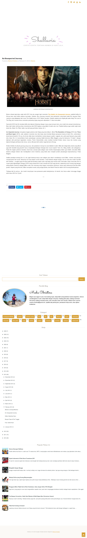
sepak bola (75, 320)
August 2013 (8, 387)
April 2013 (7, 400)
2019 (5, 354)
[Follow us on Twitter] (74, 2)
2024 (5, 337)
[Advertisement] (6, 24)
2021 (5, 347)
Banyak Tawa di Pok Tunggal (12, 419)
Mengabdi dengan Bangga (16, 468)
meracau (48, 320)
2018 (5, 358)
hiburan (59, 316)
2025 (5, 334)
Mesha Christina (12, 61)
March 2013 (8, 403)
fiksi (39, 316)
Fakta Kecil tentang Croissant (16, 505)
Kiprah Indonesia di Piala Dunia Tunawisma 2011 (22, 458)
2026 (5, 331)
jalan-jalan (15, 320)
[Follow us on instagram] (71, 2)
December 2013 (9, 377)
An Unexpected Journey (11, 413)
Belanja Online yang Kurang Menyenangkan (20, 477)
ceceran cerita (30, 316)
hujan (66, 316)
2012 (5, 431)
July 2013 (7, 390)
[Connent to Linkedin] (80, 2)
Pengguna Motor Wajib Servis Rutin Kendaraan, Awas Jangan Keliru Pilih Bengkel (30, 487)
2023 (5, 341)
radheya (66, 320)
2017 (5, 361)
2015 (5, 367)
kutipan (40, 320)
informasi (5, 320)
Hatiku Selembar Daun (10, 416)
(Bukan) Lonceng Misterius (11, 409)
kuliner (31, 320)
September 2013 (9, 383)
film (46, 316)
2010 (5, 438)
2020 (5, 351)
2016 (5, 364)
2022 (5, 344)
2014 (5, 371)
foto (51, 316)
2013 (5, 374)
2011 (5, 434)
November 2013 (9, 380)
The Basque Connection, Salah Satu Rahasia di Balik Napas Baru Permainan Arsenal (31, 496)
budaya (20, 316)
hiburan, (33, 61)
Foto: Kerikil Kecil (9, 422)
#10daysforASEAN (8, 316)
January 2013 (8, 427)
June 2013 (7, 393)
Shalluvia (43, 40)
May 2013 (7, 397)
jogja (24, 320)
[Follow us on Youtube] (77, 2)
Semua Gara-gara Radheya (16, 449)
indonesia (75, 316)
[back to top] (83, 534)
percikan (57, 320)
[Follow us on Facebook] (68, 2)
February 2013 (8, 407)
